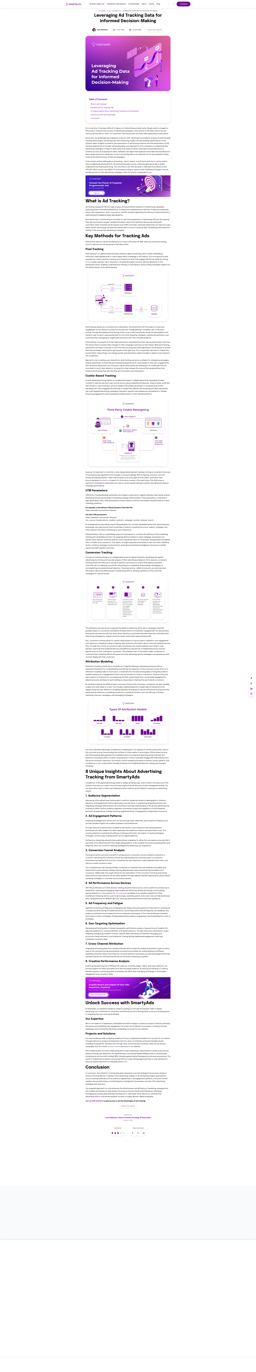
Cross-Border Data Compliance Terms (142, 1306)
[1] (112, 1133)
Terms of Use (135, 1285)
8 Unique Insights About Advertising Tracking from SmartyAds (115, 111)
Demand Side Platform (138, 1257)
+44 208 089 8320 (72, 1286)
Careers (101, 1269)
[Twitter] (166, 1274)
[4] (120, 1133)
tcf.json (165, 1309)
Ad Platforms (135, 1237)
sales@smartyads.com (75, 1307)
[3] (118, 1133)
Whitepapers (103, 1293)
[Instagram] (173, 1274)
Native (69, 1237)
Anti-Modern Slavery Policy (140, 1301)
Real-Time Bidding (105, 1305)
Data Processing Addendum (172, 1301)
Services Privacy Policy (170, 1293)
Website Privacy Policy (170, 1285)
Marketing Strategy (106, 1237)
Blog (158, 4)
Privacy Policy (124, 1173)
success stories (113, 1046)
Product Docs (103, 1285)
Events (151, 4)
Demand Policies (136, 1297)
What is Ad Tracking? (99, 104)
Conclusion (95, 118)
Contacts (183, 4)
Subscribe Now (150, 1165)
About (144, 4)
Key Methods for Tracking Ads (102, 108)
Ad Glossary (102, 1297)
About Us (101, 1257)
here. (125, 1062)
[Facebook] (163, 1274)
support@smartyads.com (76, 1303)
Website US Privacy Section (172, 1289)
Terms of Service (136, 1289)
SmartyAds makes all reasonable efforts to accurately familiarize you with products (175, 1313)
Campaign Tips (116, 10)
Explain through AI (154, 30)
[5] (123, 1133)
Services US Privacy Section (172, 1297)
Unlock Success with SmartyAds (103, 115)
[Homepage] (73, 4)
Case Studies (103, 1289)
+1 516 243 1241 (71, 1269)
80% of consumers (120, 893)
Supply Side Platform (138, 1261)
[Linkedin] (170, 1274)
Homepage (102, 10)
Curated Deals (133, 4)
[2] (115, 1133)
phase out (106, 480)
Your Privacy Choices (170, 1305)
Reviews (101, 1301)
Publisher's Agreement (138, 1293)
